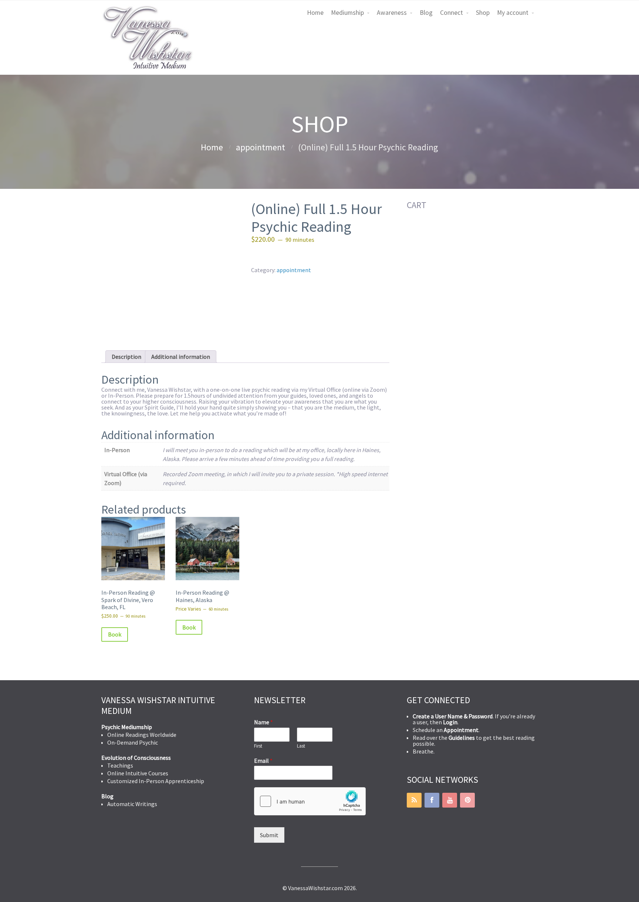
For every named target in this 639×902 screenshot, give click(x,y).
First (258, 746)
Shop (483, 13)
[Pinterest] (467, 800)
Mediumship (347, 13)
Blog (426, 13)
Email (263, 760)
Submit (269, 835)
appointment (260, 147)
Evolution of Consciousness (136, 757)
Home (315, 13)
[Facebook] (432, 800)
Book (114, 634)
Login (450, 722)
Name (263, 722)
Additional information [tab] (180, 356)
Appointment (461, 730)
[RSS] (414, 800)
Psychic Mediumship (126, 727)
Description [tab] (126, 356)
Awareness (392, 13)
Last (301, 746)
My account (512, 13)
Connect (451, 13)
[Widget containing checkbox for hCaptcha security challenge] (310, 801)
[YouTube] (449, 800)
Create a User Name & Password (453, 716)
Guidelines (462, 737)
